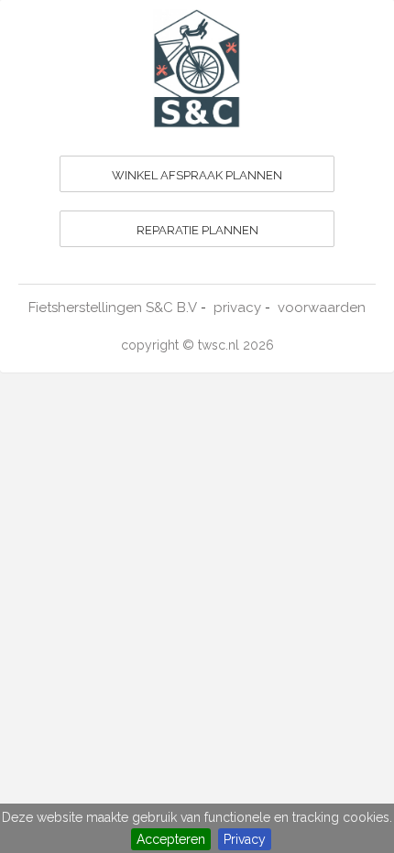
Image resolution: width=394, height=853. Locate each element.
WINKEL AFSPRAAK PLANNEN (197, 175)
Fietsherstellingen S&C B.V (112, 307)
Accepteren (171, 839)
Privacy (245, 839)
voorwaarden (322, 307)
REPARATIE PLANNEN (197, 230)
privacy (237, 307)
